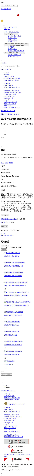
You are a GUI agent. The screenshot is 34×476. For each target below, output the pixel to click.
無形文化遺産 (12, 49)
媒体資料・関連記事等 (11, 90)
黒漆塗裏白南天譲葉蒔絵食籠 (13, 266)
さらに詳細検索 (6, 9)
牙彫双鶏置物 (8, 364)
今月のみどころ (13, 56)
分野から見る (12, 40)
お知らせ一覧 (8, 98)
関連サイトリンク (10, 104)
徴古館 (3, 222)
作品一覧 (11, 32)
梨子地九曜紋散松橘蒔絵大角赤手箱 (16, 295)
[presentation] (1, 247)
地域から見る (12, 41)
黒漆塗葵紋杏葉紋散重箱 (12, 354)
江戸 (6, 163)
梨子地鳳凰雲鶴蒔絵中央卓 (13, 345)
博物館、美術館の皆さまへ (13, 92)
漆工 (2, 163)
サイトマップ (8, 105)
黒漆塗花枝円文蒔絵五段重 (13, 315)
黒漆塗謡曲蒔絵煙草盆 (11, 256)
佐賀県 (11, 163)
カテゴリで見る (11, 34)
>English (7, 29)
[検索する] (18, 66)
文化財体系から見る (14, 36)
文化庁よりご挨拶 (10, 94)
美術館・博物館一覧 (14, 55)
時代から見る (12, 38)
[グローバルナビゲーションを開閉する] (1, 60)
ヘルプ (6, 100)
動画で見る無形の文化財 (16, 51)
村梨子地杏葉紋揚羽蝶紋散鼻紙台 (15, 285)
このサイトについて (10, 27)
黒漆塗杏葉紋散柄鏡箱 (11, 325)
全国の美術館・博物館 (14, 53)
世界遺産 (11, 47)
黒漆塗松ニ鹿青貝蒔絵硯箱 (13, 276)
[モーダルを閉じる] (1, 473)
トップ (6, 72)
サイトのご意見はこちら (12, 107)
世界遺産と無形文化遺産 (16, 44)
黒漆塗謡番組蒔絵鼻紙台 (9, 219)
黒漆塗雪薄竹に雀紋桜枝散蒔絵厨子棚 (16, 305)
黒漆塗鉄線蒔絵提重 (10, 335)
